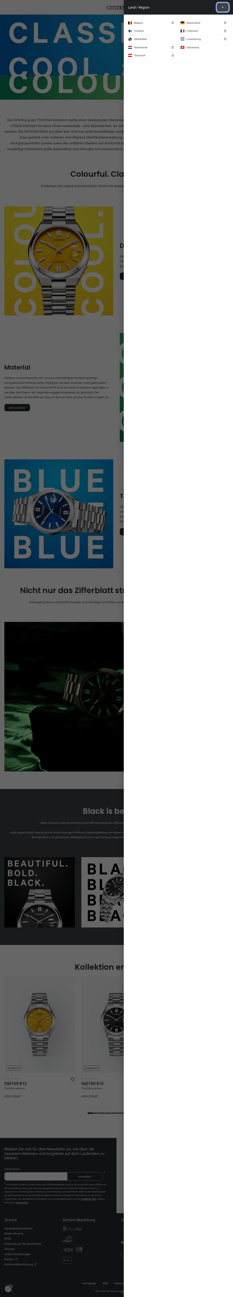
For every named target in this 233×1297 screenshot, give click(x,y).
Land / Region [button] (138, 7)
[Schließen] (223, 7)
